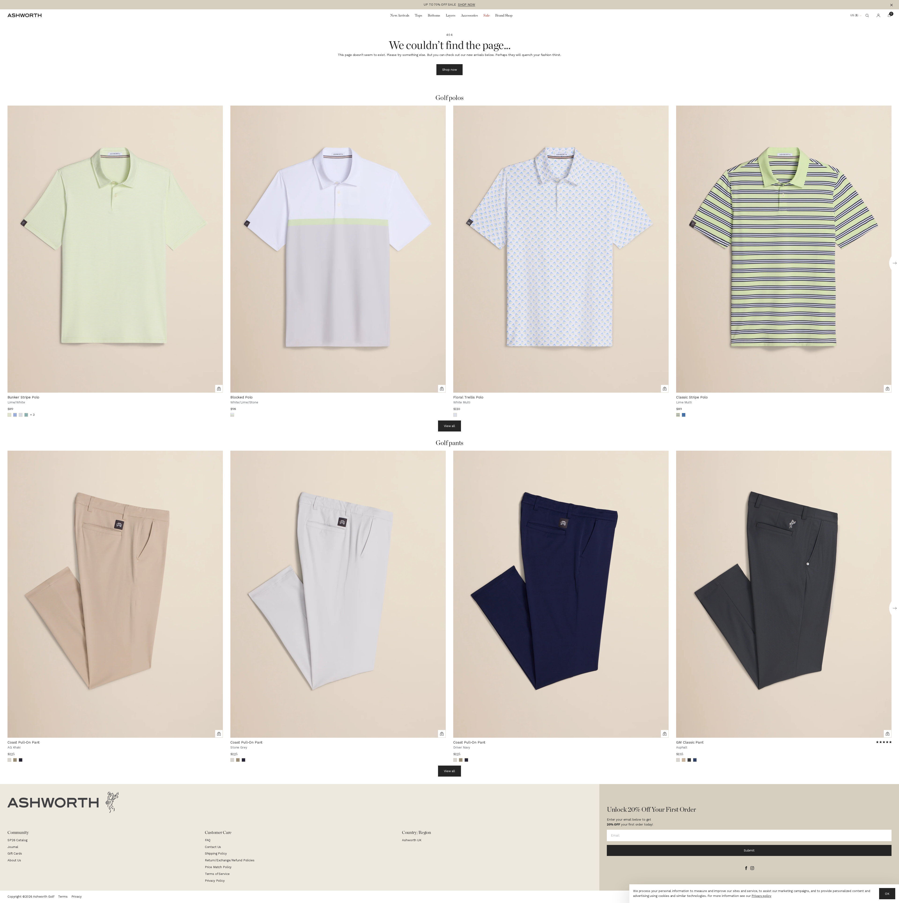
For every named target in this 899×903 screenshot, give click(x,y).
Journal (12, 847)
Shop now (449, 69)
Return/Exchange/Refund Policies (229, 860)
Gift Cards (14, 853)
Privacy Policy (215, 880)
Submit (749, 850)
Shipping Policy (216, 853)
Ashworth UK (411, 840)
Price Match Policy (218, 867)
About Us (14, 860)
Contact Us (213, 847)
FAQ (208, 840)
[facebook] (746, 868)
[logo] (62, 802)
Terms (62, 896)
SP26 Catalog (17, 840)
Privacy (76, 896)
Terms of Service (217, 874)
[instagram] (752, 868)
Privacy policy (761, 896)
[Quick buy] (219, 388)
